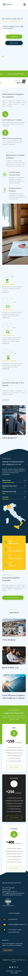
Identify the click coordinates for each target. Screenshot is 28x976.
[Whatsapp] (17, 967)
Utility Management (9, 438)
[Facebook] (10, 967)
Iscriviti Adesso (8, 950)
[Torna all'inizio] (25, 973)
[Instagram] (15, 967)
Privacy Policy (9, 971)
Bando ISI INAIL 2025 (10, 667)
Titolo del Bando (9, 640)
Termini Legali (14, 973)
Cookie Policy (18, 971)
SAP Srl (14, 960)
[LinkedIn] (12, 967)
